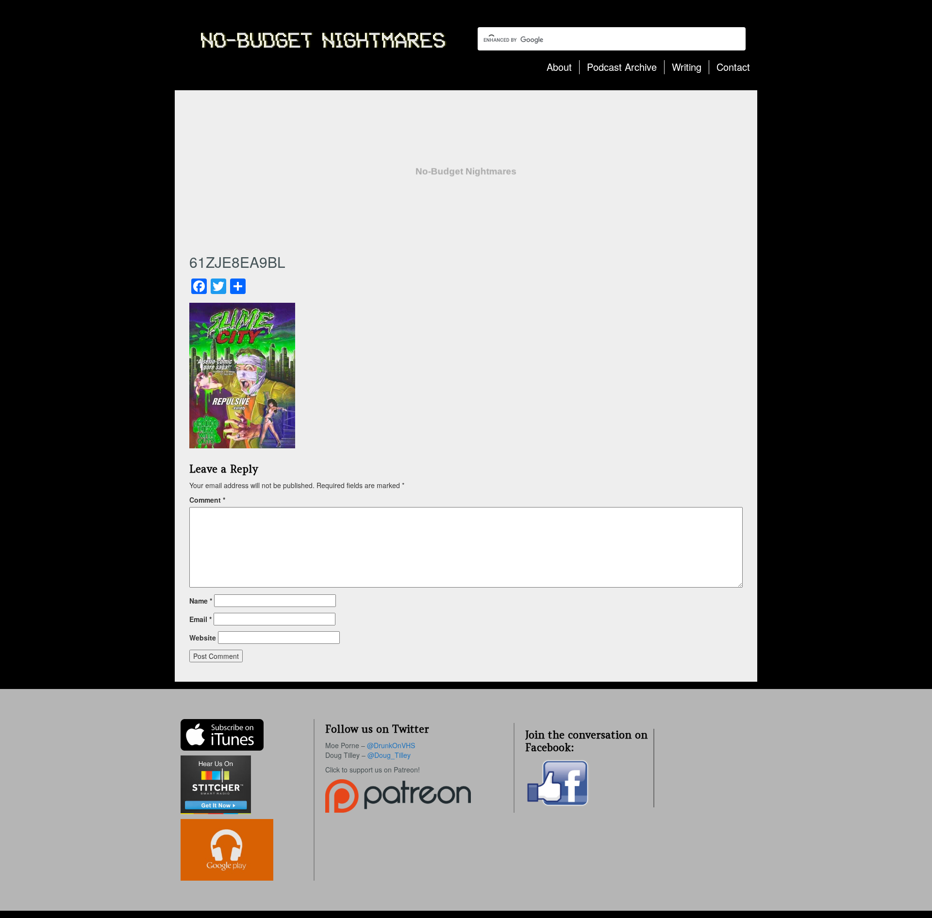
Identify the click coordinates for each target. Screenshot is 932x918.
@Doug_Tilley (389, 755)
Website (202, 637)
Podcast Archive (622, 67)
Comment (207, 500)
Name (200, 601)
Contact (733, 67)
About (559, 67)
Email (200, 619)
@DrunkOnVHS (391, 745)
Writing (686, 67)
